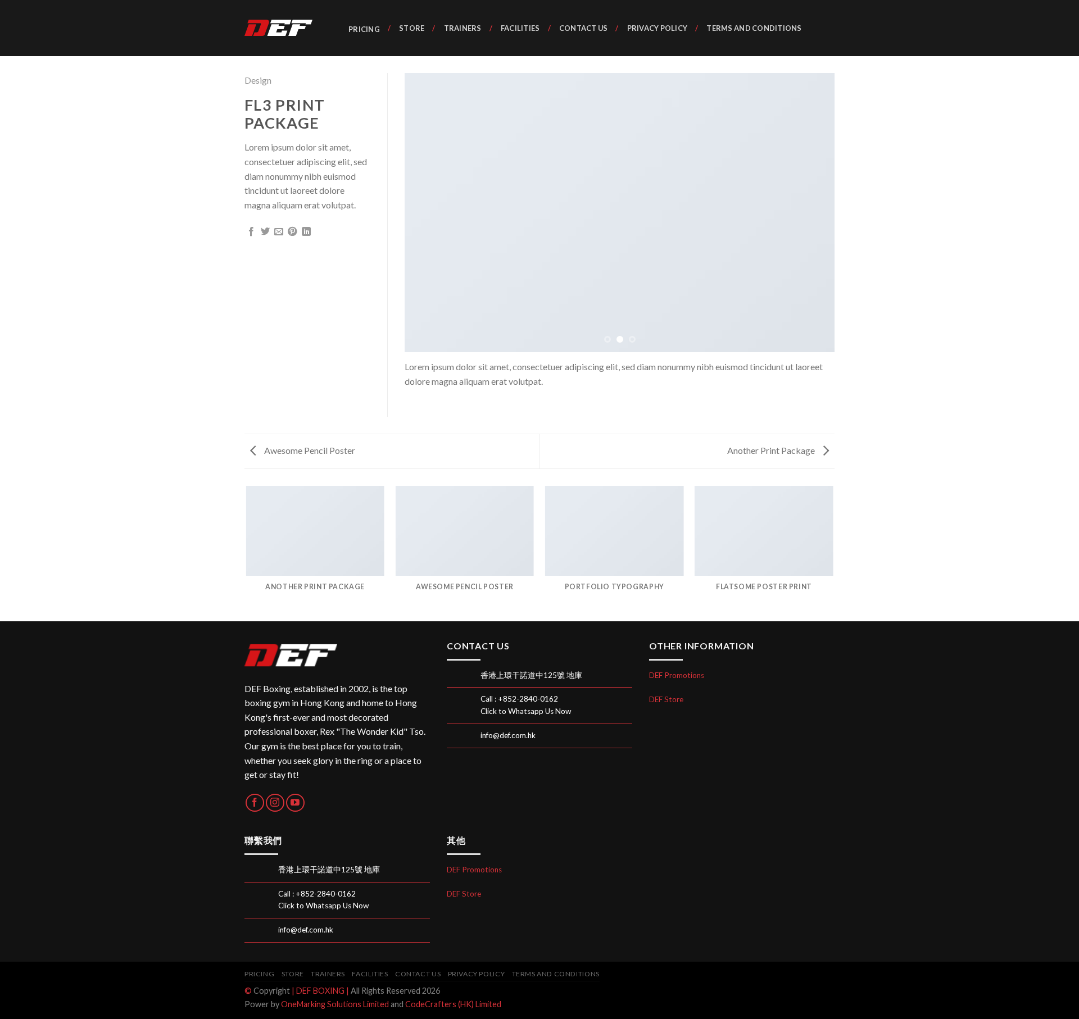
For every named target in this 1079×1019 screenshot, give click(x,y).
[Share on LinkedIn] (306, 232)
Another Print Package (772, 450)
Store (411, 28)
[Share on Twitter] (265, 232)
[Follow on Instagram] (275, 803)
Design (257, 80)
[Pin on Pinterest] (292, 232)
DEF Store (666, 699)
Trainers (462, 28)
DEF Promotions (676, 675)
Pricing (364, 29)
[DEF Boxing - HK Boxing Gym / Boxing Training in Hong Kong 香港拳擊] (283, 28)
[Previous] (427, 212)
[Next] (812, 212)
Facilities (520, 28)
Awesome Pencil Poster (308, 450)
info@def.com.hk (508, 735)
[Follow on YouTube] (295, 803)
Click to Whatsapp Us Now (525, 711)
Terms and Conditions (753, 28)
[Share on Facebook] (251, 232)
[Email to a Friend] (278, 232)
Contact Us (583, 28)
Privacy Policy (657, 28)
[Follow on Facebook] (255, 803)
